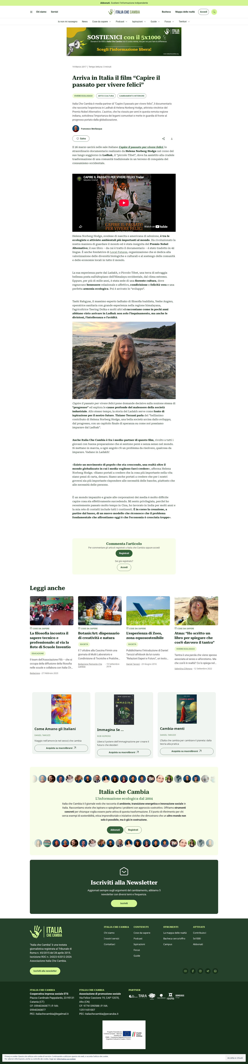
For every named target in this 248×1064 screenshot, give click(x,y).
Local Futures (118, 252)
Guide (137, 955)
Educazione (38, 653)
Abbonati (115, 830)
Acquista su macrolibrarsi (59, 748)
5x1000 (197, 938)
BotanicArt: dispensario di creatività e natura (99, 635)
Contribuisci (199, 932)
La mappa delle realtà (175, 932)
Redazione (35, 673)
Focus (137, 950)
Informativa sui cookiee (66, 1059)
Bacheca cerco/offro (174, 938)
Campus (167, 944)
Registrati (124, 553)
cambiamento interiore (131, 96)
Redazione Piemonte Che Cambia (90, 665)
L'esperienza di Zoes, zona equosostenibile (145, 635)
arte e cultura (106, 96)
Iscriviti (124, 903)
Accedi (203, 11)
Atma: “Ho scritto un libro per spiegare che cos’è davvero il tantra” (194, 637)
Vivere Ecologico (83, 96)
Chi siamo (109, 932)
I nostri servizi (111, 938)
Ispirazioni (139, 944)
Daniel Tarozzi (133, 664)
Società (84, 644)
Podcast (138, 938)
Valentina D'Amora (183, 668)
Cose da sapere (142, 932)
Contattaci (109, 944)
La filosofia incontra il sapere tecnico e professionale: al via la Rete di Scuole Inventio (50, 640)
